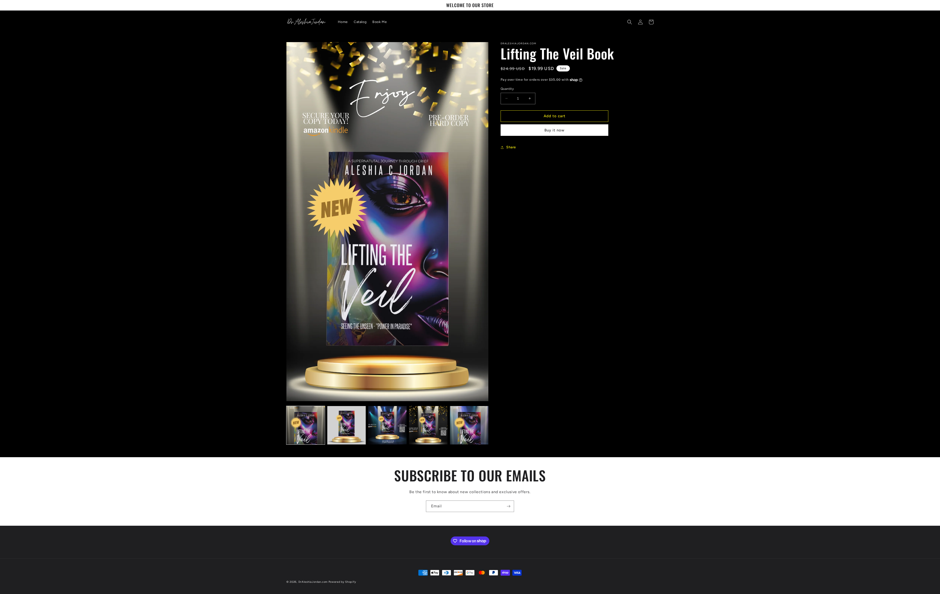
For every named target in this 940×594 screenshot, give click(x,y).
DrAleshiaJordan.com (313, 581)
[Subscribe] (508, 506)
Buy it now (554, 130)
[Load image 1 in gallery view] (305, 425)
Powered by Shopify (342, 581)
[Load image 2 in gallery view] (346, 425)
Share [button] (511, 147)
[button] (629, 22)
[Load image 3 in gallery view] (387, 425)
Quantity (507, 89)
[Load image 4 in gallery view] (428, 425)
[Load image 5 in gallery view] (469, 425)
